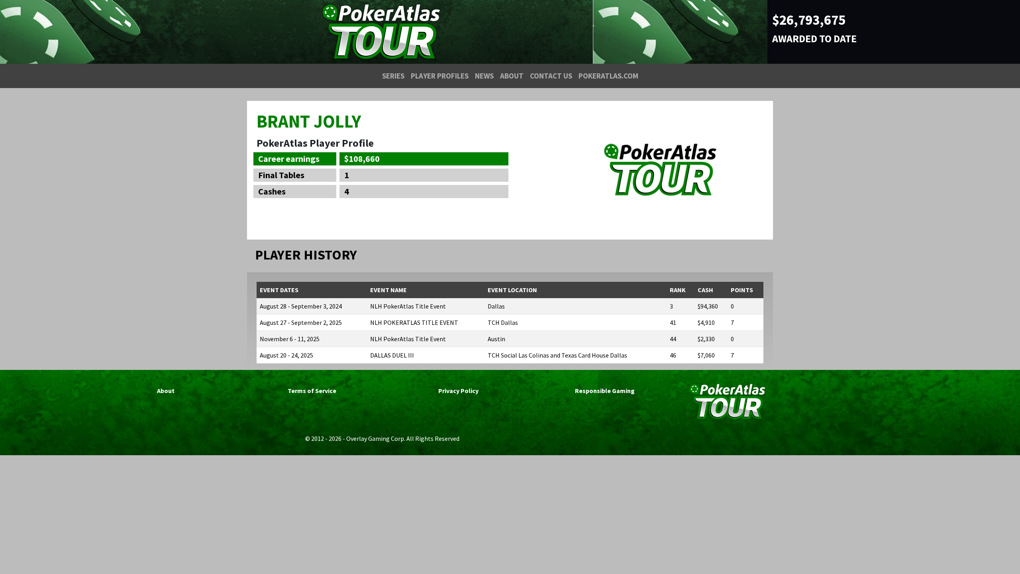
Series (393, 76)
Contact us (551, 76)
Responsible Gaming (605, 391)
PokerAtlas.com (608, 76)
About (512, 76)
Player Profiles (440, 76)
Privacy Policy (458, 391)
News (484, 76)
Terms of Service (312, 391)
